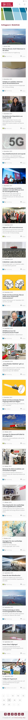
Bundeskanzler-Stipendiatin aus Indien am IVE (13, 117)
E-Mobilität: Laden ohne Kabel (12, 262)
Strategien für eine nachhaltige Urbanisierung (12, 542)
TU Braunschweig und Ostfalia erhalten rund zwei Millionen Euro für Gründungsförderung (13, 189)
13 (12, 696)
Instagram (5, 714)
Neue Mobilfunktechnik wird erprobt (14, 154)
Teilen (23, 56)
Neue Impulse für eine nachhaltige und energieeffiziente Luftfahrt (13, 505)
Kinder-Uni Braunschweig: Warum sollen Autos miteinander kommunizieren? (13, 296)
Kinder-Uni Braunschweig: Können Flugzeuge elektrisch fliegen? (13, 400)
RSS (22, 714)
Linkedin (9, 714)
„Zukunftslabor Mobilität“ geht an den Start (13, 364)
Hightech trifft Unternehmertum (13, 227)
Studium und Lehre (11, 688)
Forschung (9, 56)
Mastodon (12, 714)
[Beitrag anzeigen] (14, 36)
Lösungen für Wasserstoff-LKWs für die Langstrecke (13, 435)
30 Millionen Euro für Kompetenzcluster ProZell (11, 331)
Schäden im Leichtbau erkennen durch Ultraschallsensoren (13, 82)
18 (14, 700)
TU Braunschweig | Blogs (19, 717)
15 (23, 696)
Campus (8, 236)
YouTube (19, 714)
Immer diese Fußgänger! (10, 644)
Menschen (9, 128)
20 (4, 704)
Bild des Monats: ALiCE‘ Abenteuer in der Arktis (14, 49)
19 (19, 700)
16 (4, 700)
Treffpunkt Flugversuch (10, 679)
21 (9, 704)
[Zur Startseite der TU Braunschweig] (7, 4)
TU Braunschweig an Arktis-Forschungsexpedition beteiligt (12, 610)
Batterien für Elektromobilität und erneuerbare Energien (13, 469)
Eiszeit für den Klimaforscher (11, 575)
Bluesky (15, 714)
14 (18, 696)
